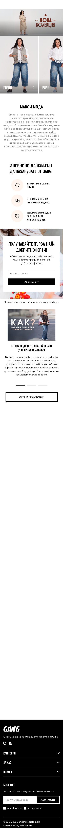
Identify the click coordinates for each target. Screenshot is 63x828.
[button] (20, 385)
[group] (19, 64)
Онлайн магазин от (17, 825)
